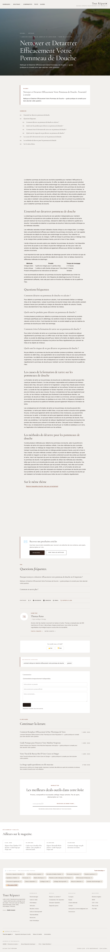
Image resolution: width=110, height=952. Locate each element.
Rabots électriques (40, 877)
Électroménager (34, 896)
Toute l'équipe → (37, 631)
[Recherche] (106, 3)
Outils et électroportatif (36, 911)
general (69, 663)
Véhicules (32, 905)
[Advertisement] (55, 163)
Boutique (16, 4)
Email (57, 600)
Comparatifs (27, 4)
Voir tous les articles (56, 552)
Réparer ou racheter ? (55, 896)
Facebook (38, 600)
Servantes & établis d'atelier (54, 874)
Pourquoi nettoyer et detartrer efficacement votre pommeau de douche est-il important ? (51, 577)
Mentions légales (96, 896)
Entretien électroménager (94, 881)
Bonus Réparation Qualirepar (28, 944)
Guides (42, 4)
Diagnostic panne (53, 905)
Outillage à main (45, 881)
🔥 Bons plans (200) (11, 885)
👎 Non (59, 648)
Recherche (32, 917)
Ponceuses (26, 877)
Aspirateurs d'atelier (12, 877)
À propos (70, 896)
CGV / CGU (95, 902)
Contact (70, 905)
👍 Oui (50, 648)
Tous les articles (34, 914)
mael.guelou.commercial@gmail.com (78, 908)
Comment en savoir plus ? (29, 589)
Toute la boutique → (99, 870)
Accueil (22, 33)
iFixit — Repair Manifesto (45, 944)
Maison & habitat (37, 934)
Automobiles (47, 934)
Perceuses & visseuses (74, 874)
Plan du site (95, 905)
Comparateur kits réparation (56, 899)
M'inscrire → (37, 552)
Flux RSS (94, 908)
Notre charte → (50, 631)
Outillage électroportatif (61, 881)
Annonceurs (71, 911)
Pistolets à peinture (90, 874)
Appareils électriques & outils (23, 934)
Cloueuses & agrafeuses (13, 881)
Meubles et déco (34, 908)
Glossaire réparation (54, 902)
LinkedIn (48, 600)
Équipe (70, 899)
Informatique (33, 902)
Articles (31, 33)
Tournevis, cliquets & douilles (15, 874)
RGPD (93, 899)
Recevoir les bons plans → (66, 803)
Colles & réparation (31, 881)
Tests (36, 4)
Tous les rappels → (8, 934)
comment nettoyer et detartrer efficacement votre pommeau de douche (44, 663)
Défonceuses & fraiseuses (84, 877)
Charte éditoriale (72, 902)
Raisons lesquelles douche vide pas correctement (42, 486)
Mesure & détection (77, 881)
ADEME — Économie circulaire (11, 944)
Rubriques (6, 4)
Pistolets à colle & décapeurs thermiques (61, 877)
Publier (27, 705)
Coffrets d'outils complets (35, 874)
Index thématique (34, 920)
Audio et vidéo (33, 899)
